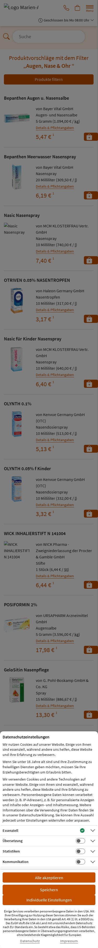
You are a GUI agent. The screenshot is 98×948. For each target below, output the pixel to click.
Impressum (69, 941)
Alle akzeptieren (49, 877)
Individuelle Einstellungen (49, 899)
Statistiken (11, 851)
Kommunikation (15, 861)
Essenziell (10, 830)
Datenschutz (30, 941)
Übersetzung (12, 840)
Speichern (49, 889)
